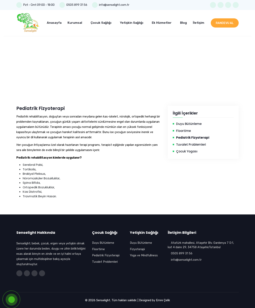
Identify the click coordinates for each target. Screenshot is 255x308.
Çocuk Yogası (186, 151)
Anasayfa (54, 23)
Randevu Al (225, 23)
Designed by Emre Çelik (154, 300)
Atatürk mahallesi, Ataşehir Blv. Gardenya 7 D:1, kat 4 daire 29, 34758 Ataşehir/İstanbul (201, 245)
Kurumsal (75, 23)
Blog (183, 23)
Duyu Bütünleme (189, 124)
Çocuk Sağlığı (101, 23)
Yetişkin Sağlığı (132, 23)
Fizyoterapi (137, 249)
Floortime (183, 131)
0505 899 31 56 (76, 5)
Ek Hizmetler (162, 23)
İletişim (198, 23)
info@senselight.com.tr (186, 260)
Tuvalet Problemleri (191, 144)
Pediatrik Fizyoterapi (106, 255)
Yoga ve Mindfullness (144, 255)
